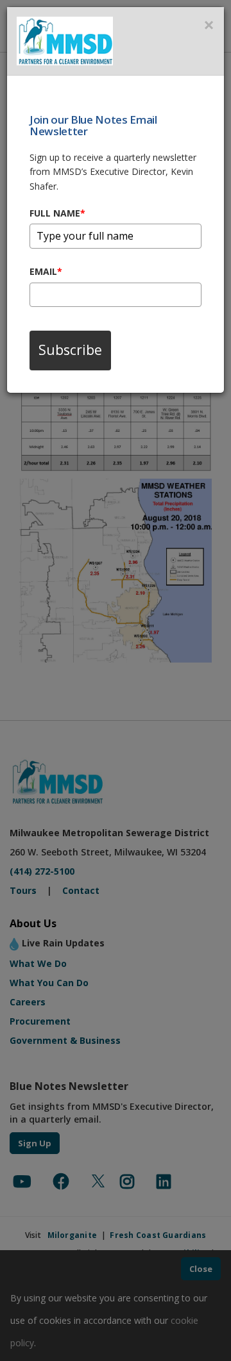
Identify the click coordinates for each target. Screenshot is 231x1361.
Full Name (57, 213)
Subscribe (70, 350)
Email (46, 271)
